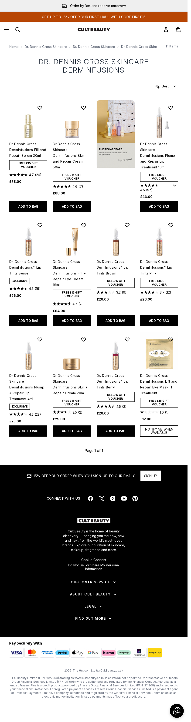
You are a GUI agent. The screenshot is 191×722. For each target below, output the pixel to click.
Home (14, 47)
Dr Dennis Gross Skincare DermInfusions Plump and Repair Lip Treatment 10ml (157, 155)
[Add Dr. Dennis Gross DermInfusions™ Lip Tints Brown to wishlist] (127, 225)
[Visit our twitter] (101, 498)
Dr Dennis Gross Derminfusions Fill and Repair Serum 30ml (27, 149)
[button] (116, 134)
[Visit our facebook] (90, 498)
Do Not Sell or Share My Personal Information (93, 567)
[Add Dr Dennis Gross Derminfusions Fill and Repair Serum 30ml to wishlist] (39, 107)
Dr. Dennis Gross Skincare (46, 47)
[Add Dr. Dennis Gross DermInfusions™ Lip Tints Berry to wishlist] (127, 339)
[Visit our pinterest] (135, 498)
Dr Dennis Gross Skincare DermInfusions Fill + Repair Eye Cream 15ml (69, 273)
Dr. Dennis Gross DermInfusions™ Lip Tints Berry (113, 381)
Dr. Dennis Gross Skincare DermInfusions (94, 65)
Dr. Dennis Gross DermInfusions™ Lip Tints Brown (113, 267)
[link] (166, 29)
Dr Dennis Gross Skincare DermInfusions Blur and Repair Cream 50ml (68, 155)
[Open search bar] (17, 29)
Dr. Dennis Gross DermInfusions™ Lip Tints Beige (25, 267)
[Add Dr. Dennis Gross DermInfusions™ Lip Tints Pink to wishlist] (170, 225)
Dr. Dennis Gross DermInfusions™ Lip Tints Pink (156, 267)
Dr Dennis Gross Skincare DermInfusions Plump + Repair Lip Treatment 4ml (26, 387)
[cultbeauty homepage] (93, 29)
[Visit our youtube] (124, 498)
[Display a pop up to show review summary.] (175, 187)
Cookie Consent (93, 560)
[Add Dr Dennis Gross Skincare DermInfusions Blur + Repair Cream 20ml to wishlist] (83, 339)
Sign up (150, 476)
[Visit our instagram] (112, 498)
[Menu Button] (6, 29)
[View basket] (178, 29)
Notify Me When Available (159, 431)
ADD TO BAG (28, 206)
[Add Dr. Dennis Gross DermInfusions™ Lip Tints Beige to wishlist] (39, 225)
